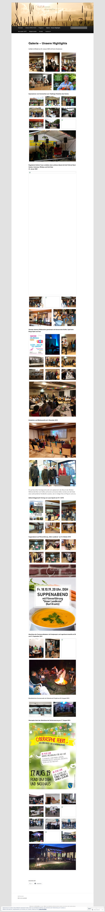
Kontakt (41, 31)
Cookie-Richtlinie (43, 909)
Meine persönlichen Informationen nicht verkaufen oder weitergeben (59, 906)
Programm (41, 28)
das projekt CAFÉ (22, 31)
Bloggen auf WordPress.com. (36, 906)
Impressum (48, 31)
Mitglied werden (33, 31)
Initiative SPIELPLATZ (30, 28)
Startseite (20, 28)
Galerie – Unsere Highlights (53, 28)
